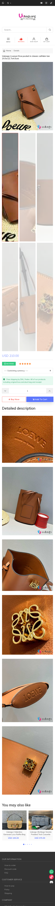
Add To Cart (41, 399)
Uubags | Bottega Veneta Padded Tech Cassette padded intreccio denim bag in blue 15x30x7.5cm (40, 836)
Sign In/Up (34, 41)
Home (8, 50)
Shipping (8, 893)
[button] (23, 844)
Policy (6, 889)
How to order (10, 865)
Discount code (10, 869)
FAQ (6, 873)
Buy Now (14, 399)
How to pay (9, 886)
